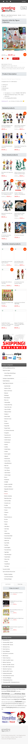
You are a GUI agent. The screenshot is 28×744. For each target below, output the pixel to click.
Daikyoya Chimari (7, 411)
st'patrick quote (24, 705)
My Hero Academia (8, 496)
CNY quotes (17, 697)
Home (4, 15)
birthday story (15, 689)
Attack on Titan (7, 388)
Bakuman (6, 393)
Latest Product (7, 584)
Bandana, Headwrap (8, 574)
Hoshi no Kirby (7, 460)
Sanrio (5, 531)
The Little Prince (7, 549)
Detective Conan (7, 418)
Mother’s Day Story (7, 662)
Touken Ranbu (7, 556)
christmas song (18, 696)
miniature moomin (17, 67)
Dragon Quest (7, 428)
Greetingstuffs (4, 101)
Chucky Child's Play (8, 404)
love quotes (13, 703)
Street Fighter (7, 547)
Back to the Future (8, 390)
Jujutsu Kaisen (7, 472)
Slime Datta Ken (7, 538)
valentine (15, 707)
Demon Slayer (7, 416)
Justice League (7, 474)
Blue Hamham (7, 397)
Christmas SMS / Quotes (8, 642)
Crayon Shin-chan (7, 407)
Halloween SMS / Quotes (8, 644)
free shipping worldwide (8, 67)
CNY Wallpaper (8, 699)
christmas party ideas (6, 696)
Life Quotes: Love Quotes (8, 653)
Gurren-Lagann (7, 453)
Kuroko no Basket (8, 486)
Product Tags (20, 584)
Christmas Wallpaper (7, 677)
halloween (18, 701)
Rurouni (6, 521)
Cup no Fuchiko (7, 409)
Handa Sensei (7, 458)
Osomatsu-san (7, 503)
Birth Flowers (5, 655)
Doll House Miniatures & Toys (9, 368)
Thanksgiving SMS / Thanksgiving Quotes (11, 682)
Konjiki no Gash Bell (8, 484)
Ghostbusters (7, 442)
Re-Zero (6, 519)
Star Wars (6, 545)
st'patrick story (3, 707)
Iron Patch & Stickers (8, 576)
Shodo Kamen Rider (8, 535)
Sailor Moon (6, 526)
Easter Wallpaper (6, 651)
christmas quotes (13, 696)
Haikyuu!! (6, 456)
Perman (5, 510)
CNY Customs (13, 697)
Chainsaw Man (7, 402)
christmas (5, 693)
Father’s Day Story (6, 657)
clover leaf (9, 697)
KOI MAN (6, 481)
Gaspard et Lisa (7, 437)
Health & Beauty (6, 380)
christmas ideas (19, 694)
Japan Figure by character (11, 15)
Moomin (19, 15)
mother (3, 705)
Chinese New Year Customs (8, 675)
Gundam (6, 451)
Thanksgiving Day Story (7, 679)
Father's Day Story (8, 701)
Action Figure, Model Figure (10, 373)
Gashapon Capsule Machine (8, 378)
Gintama (6, 444)
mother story (12, 705)
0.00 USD (24, 1)
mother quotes (8, 705)
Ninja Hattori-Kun (7, 498)
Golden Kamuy (7, 449)
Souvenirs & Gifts (6, 569)
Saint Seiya (6, 528)
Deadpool (6, 414)
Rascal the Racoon (8, 517)
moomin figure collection (12, 68)
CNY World (12, 699)
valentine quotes (19, 707)
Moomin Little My (20, 68)
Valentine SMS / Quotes (8, 671)
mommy (23, 703)
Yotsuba (6, 561)
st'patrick (19, 705)
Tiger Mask (6, 552)
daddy (15, 699)
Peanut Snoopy (7, 507)
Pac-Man (6, 505)
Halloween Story (6, 646)
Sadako (5, 524)
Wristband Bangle (8, 578)
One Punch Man (7, 500)
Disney (5, 421)
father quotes (13, 701)
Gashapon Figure (9, 65)
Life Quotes (8, 703)
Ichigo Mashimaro (8, 463)
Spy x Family (6, 542)
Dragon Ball (6, 425)
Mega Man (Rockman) (8, 489)
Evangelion (6, 432)
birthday (3, 689)
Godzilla (6, 446)
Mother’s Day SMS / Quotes (8, 664)
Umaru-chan (6, 559)
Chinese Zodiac (18, 691)
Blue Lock (6, 400)
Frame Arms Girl (7, 435)
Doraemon (6, 423)
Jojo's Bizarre (7, 470)
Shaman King (7, 533)
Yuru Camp (6, 566)
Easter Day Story (6, 649)
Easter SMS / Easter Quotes (8, 666)
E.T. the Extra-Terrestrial (9, 430)
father (24, 699)
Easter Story (19, 699)
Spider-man (6, 540)
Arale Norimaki (7, 386)
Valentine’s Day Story (7, 668)
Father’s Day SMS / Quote (8, 660)
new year (16, 705)
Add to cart (15, 58)
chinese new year (11, 691)
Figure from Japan (6, 370)
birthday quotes (8, 689)
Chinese (20, 689)
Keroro (5, 477)
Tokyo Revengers (7, 554)
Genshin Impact (7, 439)
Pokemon (6, 512)
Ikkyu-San (6, 465)
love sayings (19, 703)
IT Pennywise (7, 467)
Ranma (5, 514)
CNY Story (20, 697)
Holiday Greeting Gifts (7, 673)
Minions (6, 491)
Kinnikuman (6, 479)
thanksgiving (9, 707)
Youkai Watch (7, 563)
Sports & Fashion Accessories (9, 571)
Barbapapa (6, 395)
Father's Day (3, 701)
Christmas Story (6, 640)
